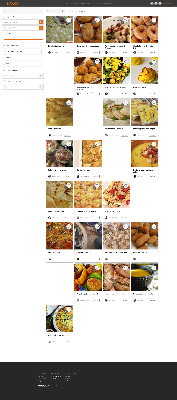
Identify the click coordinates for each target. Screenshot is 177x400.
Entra (172, 3)
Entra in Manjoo (56, 377)
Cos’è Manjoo (42, 379)
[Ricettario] (156, 3)
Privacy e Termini (55, 386)
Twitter (67, 379)
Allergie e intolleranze (14, 51)
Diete (8, 64)
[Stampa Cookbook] (160, 3)
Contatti (53, 379)
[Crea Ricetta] (152, 3)
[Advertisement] (59, 77)
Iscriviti (166, 3)
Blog (39, 381)
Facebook (68, 377)
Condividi (67, 52)
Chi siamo (41, 377)
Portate (9, 57)
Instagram (68, 381)
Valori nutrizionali (12, 45)
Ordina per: (50, 11)
